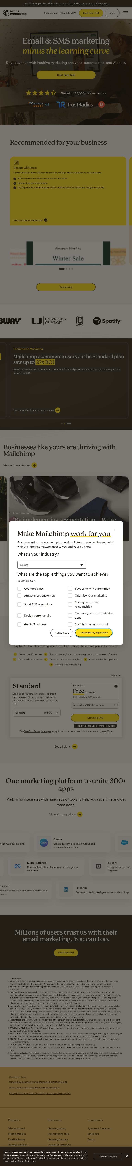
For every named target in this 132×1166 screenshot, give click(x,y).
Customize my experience (94, 632)
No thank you (62, 633)
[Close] (114, 529)
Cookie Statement (26, 1161)
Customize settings (108, 1156)
